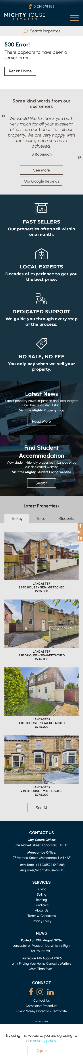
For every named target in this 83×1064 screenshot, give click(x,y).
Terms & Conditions (41, 916)
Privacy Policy (42, 921)
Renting (41, 900)
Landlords (41, 905)
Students (66, 518)
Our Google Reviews (41, 181)
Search (41, 483)
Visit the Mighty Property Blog (41, 410)
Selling (41, 894)
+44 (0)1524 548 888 (50, 865)
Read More (41, 421)
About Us (41, 910)
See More (41, 170)
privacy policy (44, 1040)
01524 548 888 (44, 6)
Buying (41, 889)
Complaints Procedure (41, 1006)
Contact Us (41, 1000)
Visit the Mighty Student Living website (41, 472)
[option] (41, 136)
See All (41, 807)
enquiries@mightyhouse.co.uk (41, 870)
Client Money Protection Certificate (41, 1011)
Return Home (20, 70)
